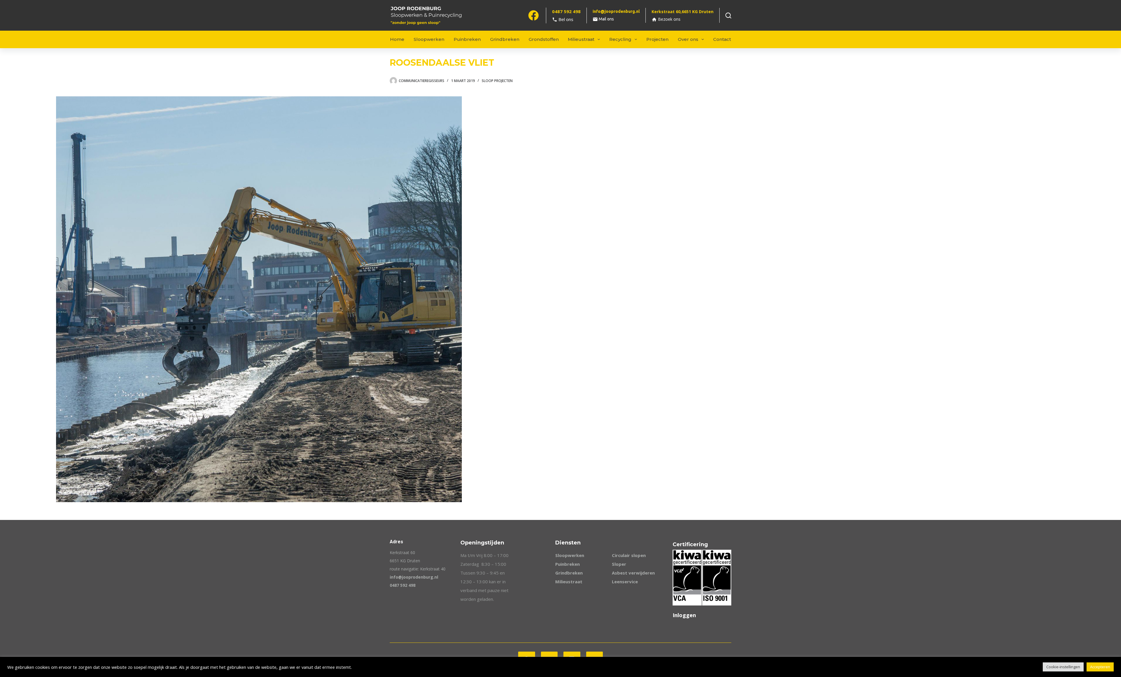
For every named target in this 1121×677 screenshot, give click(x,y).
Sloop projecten (497, 80)
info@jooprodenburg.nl (414, 577)
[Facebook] (533, 15)
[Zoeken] (728, 15)
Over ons (688, 39)
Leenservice (625, 581)
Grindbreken (504, 39)
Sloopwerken (429, 39)
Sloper (619, 564)
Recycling (620, 39)
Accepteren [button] (1100, 666)
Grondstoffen (544, 39)
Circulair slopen (629, 555)
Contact (722, 39)
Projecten (657, 39)
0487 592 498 (402, 585)
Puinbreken (467, 39)
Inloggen (684, 615)
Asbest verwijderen (633, 573)
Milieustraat (581, 39)
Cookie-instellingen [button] (1063, 666)
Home (397, 39)
